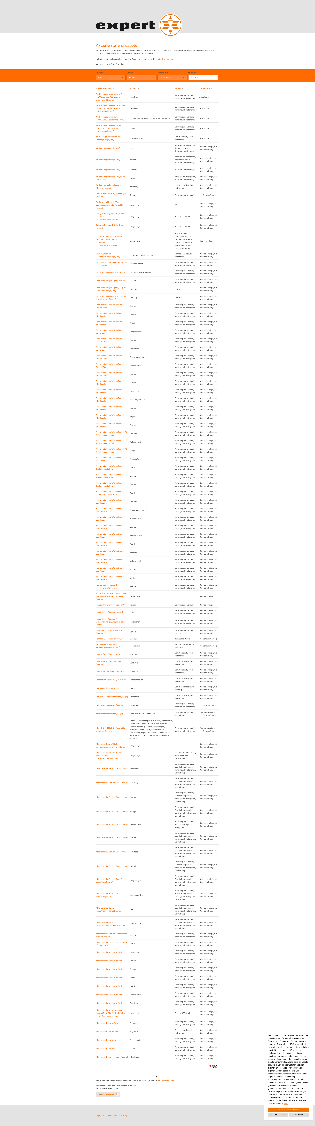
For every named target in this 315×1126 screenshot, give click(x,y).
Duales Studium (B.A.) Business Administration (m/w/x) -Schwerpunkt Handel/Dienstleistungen (109, 240)
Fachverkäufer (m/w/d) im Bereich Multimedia (110, 314)
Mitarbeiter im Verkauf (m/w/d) (109, 952)
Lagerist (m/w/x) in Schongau (108, 654)
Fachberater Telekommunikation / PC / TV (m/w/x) (111, 263)
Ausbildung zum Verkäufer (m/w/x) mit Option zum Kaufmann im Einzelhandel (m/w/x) (111, 97)
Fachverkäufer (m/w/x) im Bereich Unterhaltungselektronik (110, 493)
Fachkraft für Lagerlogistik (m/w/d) (110, 272)
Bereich (130, 72)
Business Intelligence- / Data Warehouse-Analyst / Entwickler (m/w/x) (109, 205)
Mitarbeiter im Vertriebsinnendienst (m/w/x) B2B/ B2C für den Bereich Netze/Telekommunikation (111, 1013)
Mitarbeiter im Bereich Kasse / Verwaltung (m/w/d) (109, 880)
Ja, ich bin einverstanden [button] (288, 1110)
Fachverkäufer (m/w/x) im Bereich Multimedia (110, 382)
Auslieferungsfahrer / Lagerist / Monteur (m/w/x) (109, 186)
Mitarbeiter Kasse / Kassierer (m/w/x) (112, 1057)
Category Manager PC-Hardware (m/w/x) (110, 226)
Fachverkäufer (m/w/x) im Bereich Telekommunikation (110, 467)
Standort (99, 72)
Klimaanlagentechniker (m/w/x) (109, 639)
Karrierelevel (163, 72)
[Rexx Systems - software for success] (213, 1066)
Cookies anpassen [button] (278, 1115)
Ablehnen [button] (299, 1115)
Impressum (100, 1115)
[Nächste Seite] (162, 1075)
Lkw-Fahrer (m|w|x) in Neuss (108, 688)
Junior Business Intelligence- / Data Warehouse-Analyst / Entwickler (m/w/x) (111, 596)
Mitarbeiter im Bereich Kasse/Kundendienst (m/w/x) (108, 909)
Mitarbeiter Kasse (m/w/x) (107, 1023)
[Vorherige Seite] (150, 1075)
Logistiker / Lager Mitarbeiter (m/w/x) (112, 696)
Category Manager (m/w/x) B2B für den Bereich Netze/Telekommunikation (111, 216)
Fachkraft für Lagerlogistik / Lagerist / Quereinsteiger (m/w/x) (111, 289)
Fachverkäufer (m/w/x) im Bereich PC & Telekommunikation (111, 433)
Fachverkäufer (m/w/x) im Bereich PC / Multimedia (111, 459)
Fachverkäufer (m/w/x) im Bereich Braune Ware (110, 357)
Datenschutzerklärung (117, 1115)
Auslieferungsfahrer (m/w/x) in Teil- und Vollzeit (111, 178)
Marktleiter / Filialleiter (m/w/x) (109, 705)
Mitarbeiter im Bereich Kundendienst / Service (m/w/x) (111, 935)
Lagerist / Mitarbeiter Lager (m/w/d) (111, 679)
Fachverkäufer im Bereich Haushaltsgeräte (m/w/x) (106, 586)
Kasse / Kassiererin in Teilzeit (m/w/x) (111, 605)
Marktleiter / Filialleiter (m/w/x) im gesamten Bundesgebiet (110, 729)
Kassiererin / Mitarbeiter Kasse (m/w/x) (109, 631)
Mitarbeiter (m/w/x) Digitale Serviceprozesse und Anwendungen (111, 745)
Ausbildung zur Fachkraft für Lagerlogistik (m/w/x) (108, 138)
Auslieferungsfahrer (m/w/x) (108, 159)
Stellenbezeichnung (104, 88)
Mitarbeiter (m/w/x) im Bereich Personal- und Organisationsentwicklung (109, 755)
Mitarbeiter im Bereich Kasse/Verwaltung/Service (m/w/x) (111, 923)
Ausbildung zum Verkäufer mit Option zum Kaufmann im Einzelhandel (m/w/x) (109, 128)
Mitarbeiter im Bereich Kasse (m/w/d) (112, 768)
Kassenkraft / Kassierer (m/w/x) (109, 612)
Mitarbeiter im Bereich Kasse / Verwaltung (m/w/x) (109, 895)
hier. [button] (286, 1104)
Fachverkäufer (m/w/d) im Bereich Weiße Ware (110, 331)
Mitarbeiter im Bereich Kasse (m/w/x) (112, 797)
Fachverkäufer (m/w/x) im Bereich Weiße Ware (110, 501)
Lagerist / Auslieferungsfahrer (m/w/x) (108, 662)
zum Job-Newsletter (106, 1094)
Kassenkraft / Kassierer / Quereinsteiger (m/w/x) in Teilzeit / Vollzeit (110, 622)
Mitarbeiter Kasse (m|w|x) (107, 1040)
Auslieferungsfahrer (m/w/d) (108, 148)
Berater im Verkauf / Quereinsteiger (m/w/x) (111, 195)
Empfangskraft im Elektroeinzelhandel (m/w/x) (108, 255)
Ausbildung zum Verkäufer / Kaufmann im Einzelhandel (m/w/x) (111, 118)
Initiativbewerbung (165, 59)
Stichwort (192, 72)
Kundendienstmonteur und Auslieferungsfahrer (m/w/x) (108, 645)
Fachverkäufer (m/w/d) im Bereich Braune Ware (110, 306)
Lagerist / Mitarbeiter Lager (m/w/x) (111, 671)
